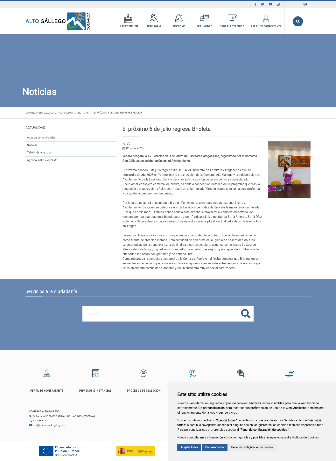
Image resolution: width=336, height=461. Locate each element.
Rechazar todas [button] (214, 447)
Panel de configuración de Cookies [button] (252, 447)
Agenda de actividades (41, 137)
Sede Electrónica (232, 26)
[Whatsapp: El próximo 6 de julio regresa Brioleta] (128, 144)
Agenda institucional (40, 160)
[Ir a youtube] (270, 4)
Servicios (179, 26)
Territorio (154, 26)
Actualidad (204, 26)
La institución (128, 26)
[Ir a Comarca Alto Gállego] (57, 21)
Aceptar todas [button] (189, 447)
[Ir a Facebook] (255, 4)
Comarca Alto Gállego (39, 113)
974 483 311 (39, 420)
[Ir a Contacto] (305, 4)
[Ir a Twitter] (262, 4)
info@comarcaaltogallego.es (48, 425)
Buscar (298, 21)
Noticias (83, 113)
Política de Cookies (305, 437)
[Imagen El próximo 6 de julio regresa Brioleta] (289, 169)
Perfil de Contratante (266, 26)
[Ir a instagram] (278, 4)
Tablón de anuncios (39, 152)
